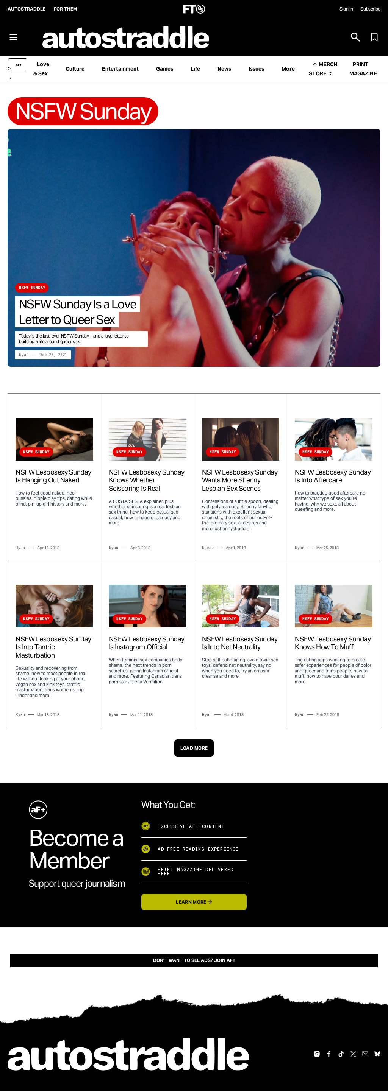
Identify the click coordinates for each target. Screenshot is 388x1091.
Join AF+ (224, 960)
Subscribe (370, 9)
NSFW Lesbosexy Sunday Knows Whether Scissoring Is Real (147, 480)
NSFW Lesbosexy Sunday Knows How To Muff (333, 643)
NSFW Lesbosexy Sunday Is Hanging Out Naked (53, 476)
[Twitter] (353, 1054)
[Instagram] (317, 1054)
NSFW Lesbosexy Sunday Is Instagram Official (147, 643)
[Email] (365, 1054)
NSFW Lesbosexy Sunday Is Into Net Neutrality (240, 643)
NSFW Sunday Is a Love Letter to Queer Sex (77, 311)
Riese (208, 547)
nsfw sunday (32, 287)
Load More (194, 748)
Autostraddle (26, 9)
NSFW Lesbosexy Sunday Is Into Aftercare (333, 476)
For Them (65, 9)
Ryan (23, 354)
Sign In (346, 9)
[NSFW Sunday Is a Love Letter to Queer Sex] (194, 248)
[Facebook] (329, 1054)
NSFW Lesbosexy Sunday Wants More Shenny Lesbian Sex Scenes (240, 480)
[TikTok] (341, 1054)
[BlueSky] (377, 1054)
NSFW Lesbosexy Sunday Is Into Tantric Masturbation (53, 647)
